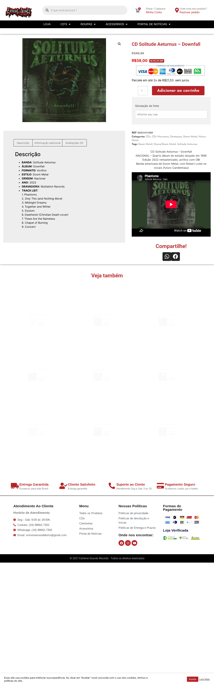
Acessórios (115, 24)
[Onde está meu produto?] (176, 10)
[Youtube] (134, 543)
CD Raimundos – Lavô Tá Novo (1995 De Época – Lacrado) (60, 416)
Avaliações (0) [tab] (74, 143)
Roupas (86, 24)
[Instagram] (128, 543)
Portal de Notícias (152, 24)
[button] (119, 44)
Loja (46, 24)
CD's (148, 136)
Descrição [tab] (23, 143)
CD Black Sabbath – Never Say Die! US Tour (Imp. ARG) (122, 361)
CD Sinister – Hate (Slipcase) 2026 (42, 361)
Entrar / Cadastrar (156, 8)
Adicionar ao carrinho (178, 91)
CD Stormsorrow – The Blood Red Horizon (178, 306)
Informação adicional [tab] (47, 143)
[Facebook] (121, 543)
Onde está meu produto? (193, 8)
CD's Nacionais (160, 136)
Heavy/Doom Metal (165, 144)
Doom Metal (190, 136)
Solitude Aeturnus (187, 144)
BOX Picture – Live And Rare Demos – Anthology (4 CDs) (124, 416)
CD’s (64, 24)
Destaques (176, 136)
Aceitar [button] (192, 679)
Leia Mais (204, 679)
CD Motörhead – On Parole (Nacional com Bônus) (53, 306)
